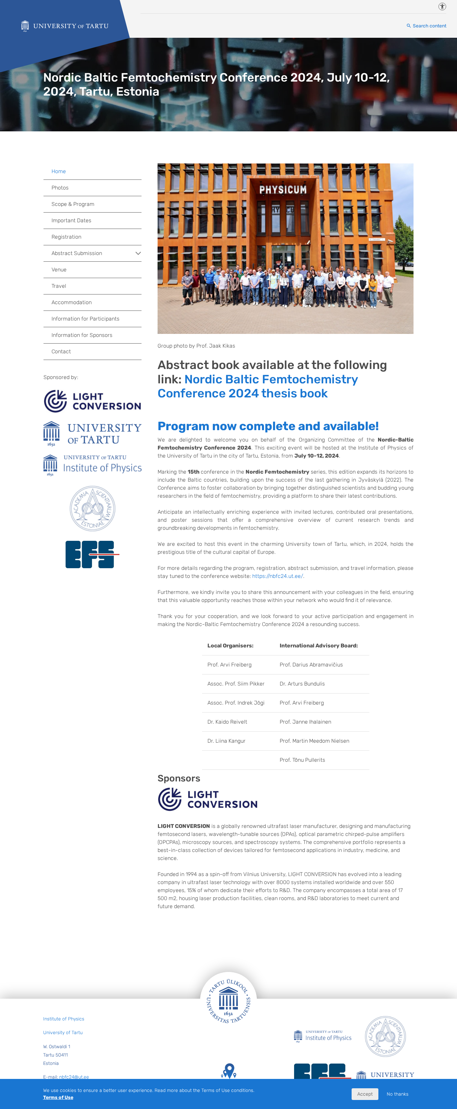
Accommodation (72, 302)
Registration (66, 237)
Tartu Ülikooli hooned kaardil (228, 1089)
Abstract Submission (77, 253)
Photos (60, 187)
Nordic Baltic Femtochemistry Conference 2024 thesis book (258, 386)
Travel (59, 286)
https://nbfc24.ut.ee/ (277, 576)
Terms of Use (58, 1097)
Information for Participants (85, 319)
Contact (61, 351)
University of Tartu (63, 1032)
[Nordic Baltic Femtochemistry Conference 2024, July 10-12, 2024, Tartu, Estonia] (64, 26)
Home (59, 171)
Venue (59, 269)
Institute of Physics (63, 1019)
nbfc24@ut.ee (74, 1077)
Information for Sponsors (82, 335)
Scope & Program (73, 204)
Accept (365, 1094)
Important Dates (71, 220)
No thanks (397, 1094)
